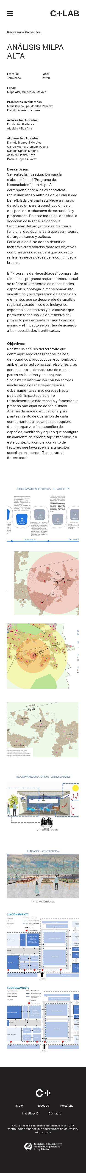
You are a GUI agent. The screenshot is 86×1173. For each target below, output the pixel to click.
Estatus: (13, 74)
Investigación (31, 1113)
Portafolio (67, 1105)
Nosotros (43, 1105)
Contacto (55, 1113)
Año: (46, 74)
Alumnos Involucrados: (23, 138)
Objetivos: (16, 344)
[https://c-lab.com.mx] (64, 13)
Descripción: (18, 169)
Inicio (19, 1105)
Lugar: (11, 88)
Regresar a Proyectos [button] (24, 32)
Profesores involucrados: (24, 102)
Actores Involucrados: (22, 120)
